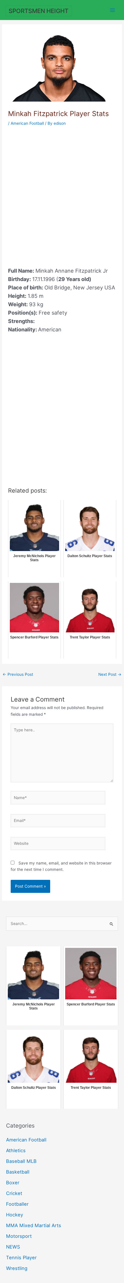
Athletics (16, 1150)
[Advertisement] (62, 193)
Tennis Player (21, 1257)
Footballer (17, 1204)
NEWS (13, 1247)
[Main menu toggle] (113, 10)
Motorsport (19, 1236)
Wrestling (16, 1268)
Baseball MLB (21, 1161)
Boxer (12, 1182)
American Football (27, 123)
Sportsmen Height (38, 10)
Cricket (14, 1193)
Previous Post (18, 674)
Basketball (17, 1172)
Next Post (109, 674)
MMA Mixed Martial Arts (33, 1225)
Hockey (14, 1215)
